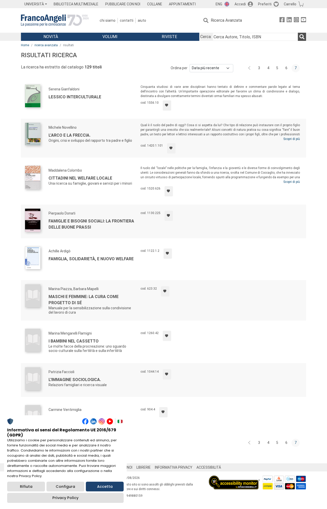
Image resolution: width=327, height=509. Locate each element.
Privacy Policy (65, 497)
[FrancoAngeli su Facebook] (282, 20)
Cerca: (206, 36)
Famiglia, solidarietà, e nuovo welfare (91, 258)
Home (25, 45)
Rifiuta (26, 486)
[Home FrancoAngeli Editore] (55, 20)
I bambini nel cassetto (74, 341)
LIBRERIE (143, 467)
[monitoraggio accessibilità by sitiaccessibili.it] (234, 478)
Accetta (105, 486)
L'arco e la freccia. (69, 135)
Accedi (240, 4)
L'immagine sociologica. (75, 379)
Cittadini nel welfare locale (80, 178)
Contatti (126, 20)
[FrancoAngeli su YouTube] (303, 20)
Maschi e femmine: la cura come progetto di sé (84, 299)
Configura (65, 486)
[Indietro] (250, 68)
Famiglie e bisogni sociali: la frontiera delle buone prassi (91, 224)
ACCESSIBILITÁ (208, 467)
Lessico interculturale (75, 96)
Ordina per (179, 68)
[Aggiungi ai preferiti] (167, 105)
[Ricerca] (302, 37)
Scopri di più (291, 139)
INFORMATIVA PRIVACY (173, 467)
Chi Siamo (107, 20)
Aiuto (142, 20)
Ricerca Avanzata (226, 20)
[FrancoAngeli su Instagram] (296, 20)
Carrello (290, 4)
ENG (219, 4)
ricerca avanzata (46, 45)
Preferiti (265, 4)
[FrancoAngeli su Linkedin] (289, 20)
